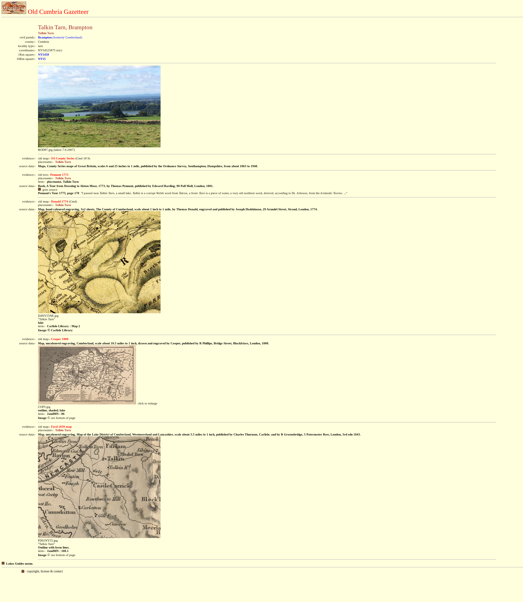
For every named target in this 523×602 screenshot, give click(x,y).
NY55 (42, 58)
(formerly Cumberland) (60, 37)
